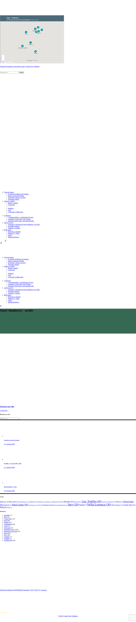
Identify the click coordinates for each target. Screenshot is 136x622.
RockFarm (7, 505)
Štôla (3, 507)
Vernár (83, 505)
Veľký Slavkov (117, 505)
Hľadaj (21, 72)
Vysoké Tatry (129, 505)
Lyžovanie (7, 528)
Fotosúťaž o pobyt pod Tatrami (11, 440)
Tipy (5, 535)
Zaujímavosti (8, 540)
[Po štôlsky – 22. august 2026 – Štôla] (11, 459)
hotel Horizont (41, 501)
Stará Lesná (20, 504)
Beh (5, 517)
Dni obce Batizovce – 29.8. (10, 486)
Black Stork (13, 501)
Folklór (6, 522)
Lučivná (104, 501)
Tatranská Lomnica (49, 505)
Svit (40, 505)
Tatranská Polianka (62, 505)
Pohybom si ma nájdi (10, 531)
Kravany (68, 501)
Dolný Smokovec (23, 501)
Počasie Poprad (3, 612)
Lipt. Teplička (91, 501)
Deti (5, 520)
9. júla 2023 (3, 410)
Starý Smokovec (33, 505)
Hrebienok (48, 501)
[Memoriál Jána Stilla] (23, 403)
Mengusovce (111, 501)
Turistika (6, 537)
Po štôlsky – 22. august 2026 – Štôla (12, 463)
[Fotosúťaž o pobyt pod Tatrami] (11, 436)
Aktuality (7, 515)
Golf (5, 526)
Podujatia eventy (9, 529)
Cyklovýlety (8, 519)
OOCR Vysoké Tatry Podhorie (68, 616)
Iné (61, 501)
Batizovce (4, 501)
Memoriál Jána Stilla (7, 406)
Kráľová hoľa (77, 501)
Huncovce (56, 501)
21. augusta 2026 (9, 444)
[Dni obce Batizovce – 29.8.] (11, 483)
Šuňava (9, 507)
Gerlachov (32, 501)
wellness (6, 538)
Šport (5, 533)
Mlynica (119, 501)
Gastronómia (8, 524)
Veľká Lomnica (99, 504)
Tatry (73, 504)
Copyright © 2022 (68, 614)
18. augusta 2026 (9, 491)
